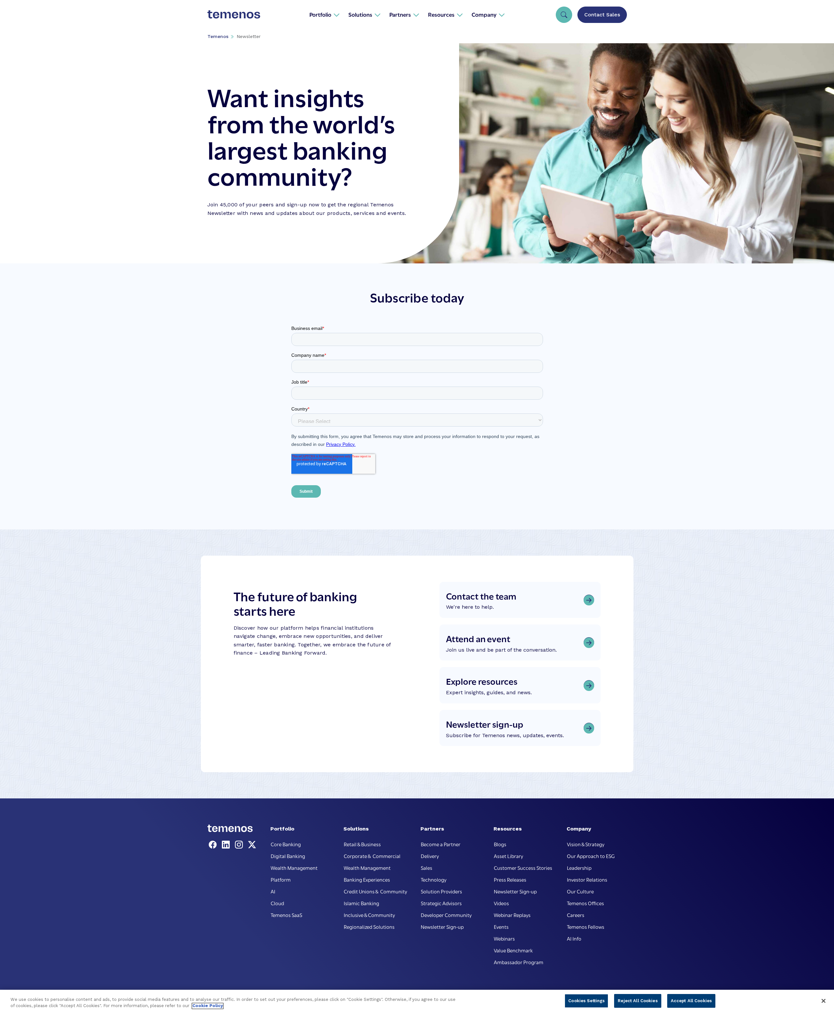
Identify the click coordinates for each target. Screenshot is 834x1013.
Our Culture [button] (580, 891)
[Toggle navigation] (564, 15)
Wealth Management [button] (294, 867)
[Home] (234, 15)
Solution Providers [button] (441, 891)
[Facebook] (214, 845)
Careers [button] (575, 914)
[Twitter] (252, 845)
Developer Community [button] (446, 914)
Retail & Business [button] (362, 844)
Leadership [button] (579, 867)
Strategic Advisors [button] (441, 903)
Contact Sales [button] (602, 14)
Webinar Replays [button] (512, 914)
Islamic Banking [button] (361, 903)
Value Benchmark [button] (513, 950)
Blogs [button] (500, 844)
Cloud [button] (277, 903)
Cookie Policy (207, 1005)
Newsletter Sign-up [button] (442, 926)
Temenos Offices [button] (585, 903)
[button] (324, 14)
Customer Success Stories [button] (523, 867)
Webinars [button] (504, 938)
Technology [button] (433, 879)
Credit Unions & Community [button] (375, 891)
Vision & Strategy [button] (585, 844)
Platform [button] (281, 879)
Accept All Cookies (691, 1000)
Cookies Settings (586, 1000)
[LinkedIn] (227, 845)
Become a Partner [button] (440, 844)
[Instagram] (240, 845)
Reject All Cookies (637, 1000)
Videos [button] (501, 903)
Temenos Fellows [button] (585, 926)
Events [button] (501, 926)
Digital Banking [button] (288, 855)
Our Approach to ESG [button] (591, 855)
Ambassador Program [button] (518, 961)
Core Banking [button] (286, 844)
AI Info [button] (574, 938)
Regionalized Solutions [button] (369, 926)
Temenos (217, 36)
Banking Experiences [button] (367, 879)
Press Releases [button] (510, 879)
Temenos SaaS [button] (286, 914)
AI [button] (273, 891)
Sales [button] (426, 867)
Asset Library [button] (508, 855)
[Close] (823, 1001)
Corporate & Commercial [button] (372, 855)
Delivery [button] (430, 855)
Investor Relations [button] (587, 879)
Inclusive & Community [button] (369, 914)
